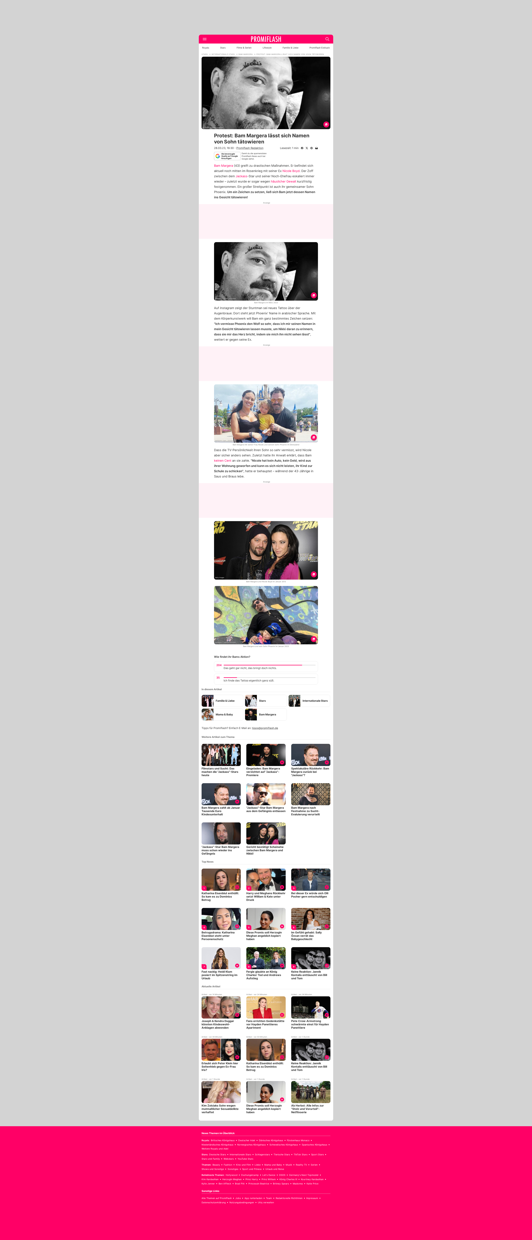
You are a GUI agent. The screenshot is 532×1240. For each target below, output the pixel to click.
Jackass (241, 176)
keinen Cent (222, 460)
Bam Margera (223, 165)
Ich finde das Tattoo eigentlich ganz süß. (249, 680)
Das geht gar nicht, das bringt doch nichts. (250, 668)
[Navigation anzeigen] (205, 39)
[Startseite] (266, 39)
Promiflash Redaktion (249, 148)
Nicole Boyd (291, 171)
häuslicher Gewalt (283, 181)
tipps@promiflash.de (265, 728)
